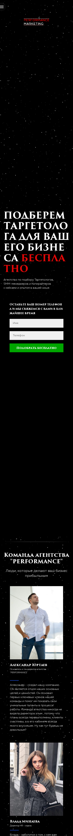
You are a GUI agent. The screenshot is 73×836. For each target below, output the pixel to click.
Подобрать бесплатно (36, 348)
